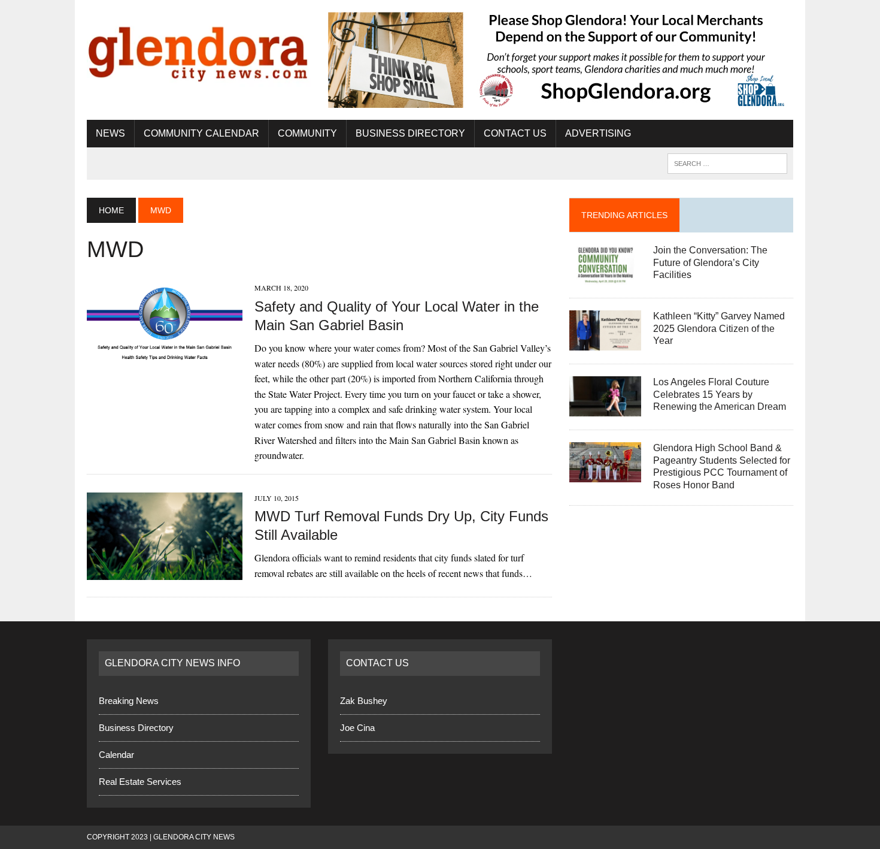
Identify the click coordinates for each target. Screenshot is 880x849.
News (110, 133)
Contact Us (515, 133)
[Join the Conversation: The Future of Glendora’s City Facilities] (605, 276)
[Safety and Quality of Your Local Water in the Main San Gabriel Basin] (164, 362)
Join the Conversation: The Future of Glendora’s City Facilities (710, 262)
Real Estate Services (140, 782)
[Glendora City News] (199, 49)
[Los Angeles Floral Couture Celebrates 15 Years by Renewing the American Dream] (605, 408)
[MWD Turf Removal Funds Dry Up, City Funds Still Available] (164, 572)
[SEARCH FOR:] (727, 163)
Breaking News (129, 701)
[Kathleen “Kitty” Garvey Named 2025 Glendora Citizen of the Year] (605, 342)
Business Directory (410, 133)
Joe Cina (357, 728)
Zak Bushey (363, 701)
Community (307, 133)
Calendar (116, 755)
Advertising (598, 133)
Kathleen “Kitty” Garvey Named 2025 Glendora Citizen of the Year (719, 328)
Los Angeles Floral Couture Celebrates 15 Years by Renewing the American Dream (719, 394)
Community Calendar (201, 133)
